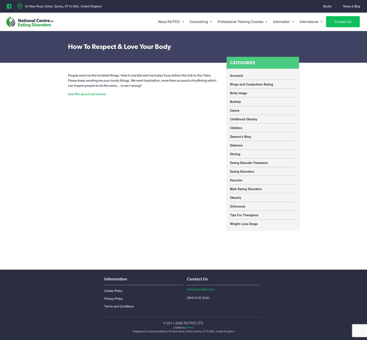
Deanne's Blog (240, 136)
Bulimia (235, 102)
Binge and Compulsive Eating (251, 84)
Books (327, 6)
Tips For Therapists (244, 215)
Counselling (199, 21)
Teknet (190, 327)
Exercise (236, 180)
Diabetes (236, 145)
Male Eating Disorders (246, 189)
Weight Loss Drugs (244, 224)
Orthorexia (237, 206)
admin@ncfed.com (201, 289)
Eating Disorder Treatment (249, 163)
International (309, 21)
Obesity (235, 197)
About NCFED (169, 21)
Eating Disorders (242, 171)
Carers (234, 110)
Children (236, 128)
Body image (238, 93)
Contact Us (343, 21)
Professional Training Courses (240, 21)
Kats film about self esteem (87, 94)
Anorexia (236, 75)
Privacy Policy (113, 298)
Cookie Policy (113, 291)
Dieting (235, 154)
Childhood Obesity (243, 119)
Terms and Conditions (119, 306)
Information (281, 21)
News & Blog (351, 6)
